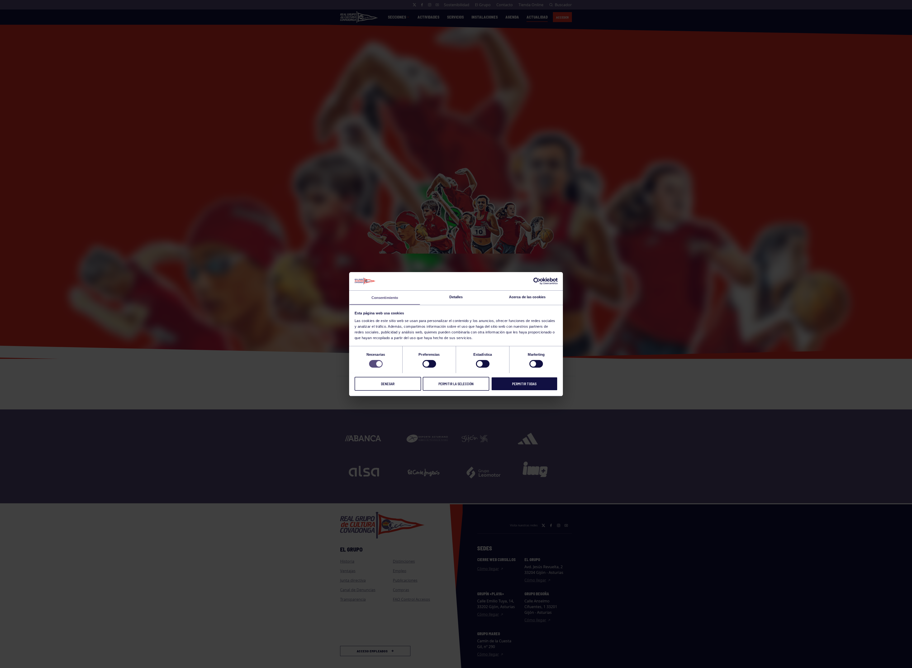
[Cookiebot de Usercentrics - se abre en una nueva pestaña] (537, 281)
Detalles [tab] (456, 297)
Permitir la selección (456, 383)
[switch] (429, 364)
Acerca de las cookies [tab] (527, 297)
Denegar (387, 383)
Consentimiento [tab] (384, 297)
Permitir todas (524, 383)
